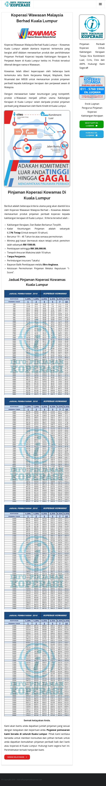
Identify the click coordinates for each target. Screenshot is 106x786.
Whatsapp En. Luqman (91, 124)
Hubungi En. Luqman (91, 134)
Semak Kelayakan (16, 757)
